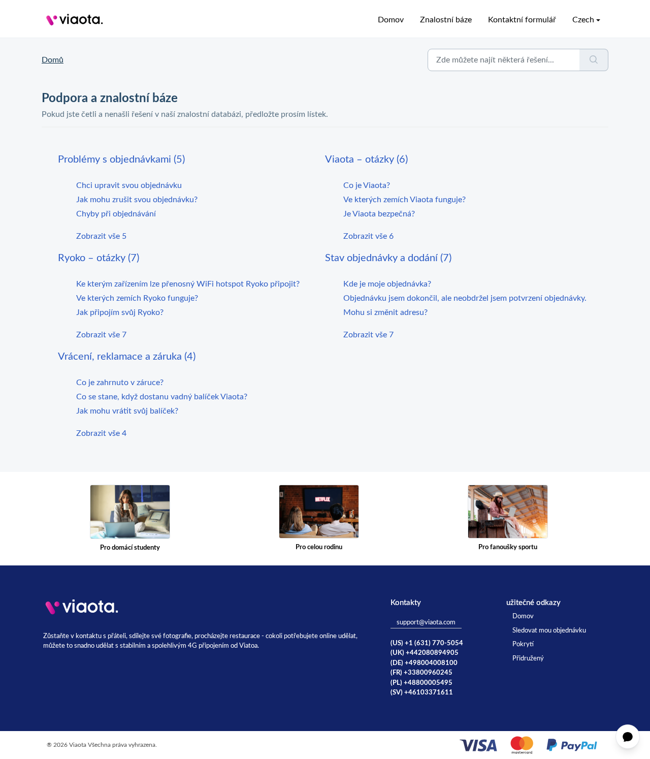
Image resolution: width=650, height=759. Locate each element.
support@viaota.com (426, 622)
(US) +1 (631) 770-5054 (427, 643)
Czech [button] (583, 20)
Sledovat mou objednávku (549, 630)
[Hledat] (593, 60)
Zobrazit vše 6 (368, 236)
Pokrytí (523, 644)
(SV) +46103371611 (422, 692)
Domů (52, 60)
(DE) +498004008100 (424, 663)
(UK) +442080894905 (425, 653)
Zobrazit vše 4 (101, 433)
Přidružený (528, 658)
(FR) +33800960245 (421, 673)
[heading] (191, 159)
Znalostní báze (446, 20)
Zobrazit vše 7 (101, 335)
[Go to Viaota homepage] (75, 19)
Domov (391, 20)
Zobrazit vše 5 (101, 236)
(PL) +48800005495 (421, 683)
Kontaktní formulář (522, 20)
